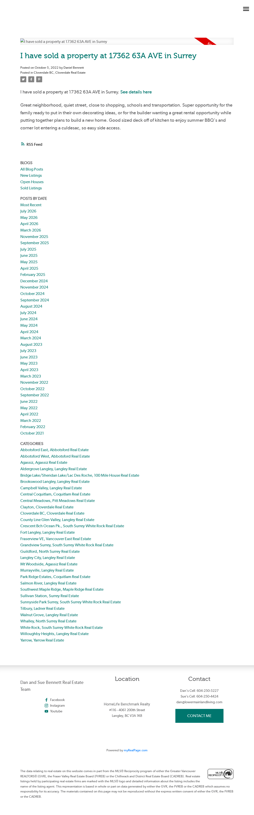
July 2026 (28, 211)
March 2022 (30, 420)
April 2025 (29, 268)
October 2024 (32, 293)
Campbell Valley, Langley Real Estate (51, 488)
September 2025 (34, 242)
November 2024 (34, 287)
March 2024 (30, 338)
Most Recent (30, 205)
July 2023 (28, 350)
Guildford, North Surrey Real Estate (50, 551)
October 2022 (32, 388)
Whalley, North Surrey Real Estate (48, 621)
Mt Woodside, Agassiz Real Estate (48, 564)
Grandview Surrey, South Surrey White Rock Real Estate (66, 545)
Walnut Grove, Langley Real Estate (49, 614)
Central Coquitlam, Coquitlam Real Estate (55, 494)
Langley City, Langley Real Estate (47, 557)
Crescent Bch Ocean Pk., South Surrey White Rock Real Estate (72, 526)
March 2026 (30, 230)
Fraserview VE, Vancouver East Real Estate (55, 538)
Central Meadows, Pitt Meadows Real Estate (57, 500)
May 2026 (28, 217)
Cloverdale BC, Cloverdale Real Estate (60, 72)
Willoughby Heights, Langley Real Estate (54, 633)
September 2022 (34, 395)
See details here (136, 92)
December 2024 (34, 281)
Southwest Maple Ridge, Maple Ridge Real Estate (61, 589)
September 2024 (34, 300)
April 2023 (29, 369)
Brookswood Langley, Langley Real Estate (55, 481)
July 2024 (28, 312)
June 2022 (28, 401)
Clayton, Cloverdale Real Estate (46, 507)
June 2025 (28, 255)
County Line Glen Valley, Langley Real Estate (57, 519)
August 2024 (31, 306)
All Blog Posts (31, 169)
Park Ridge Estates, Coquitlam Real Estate (55, 576)
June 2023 (28, 357)
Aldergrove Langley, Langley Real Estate (53, 468)
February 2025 (32, 274)
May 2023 (28, 363)
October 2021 (32, 433)
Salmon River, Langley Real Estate (48, 583)
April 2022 (29, 414)
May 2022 (28, 408)
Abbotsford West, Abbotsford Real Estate (55, 456)
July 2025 (28, 249)
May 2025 (28, 262)
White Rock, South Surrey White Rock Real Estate (61, 627)
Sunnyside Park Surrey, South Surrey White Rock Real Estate (70, 602)
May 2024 (28, 325)
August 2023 (31, 344)
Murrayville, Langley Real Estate (47, 570)
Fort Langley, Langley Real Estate (47, 532)
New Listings (31, 175)
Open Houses (32, 181)
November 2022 (34, 382)
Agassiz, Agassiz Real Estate (43, 462)
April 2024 (29, 331)
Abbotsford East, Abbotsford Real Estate (54, 449)
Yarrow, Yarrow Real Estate (42, 640)
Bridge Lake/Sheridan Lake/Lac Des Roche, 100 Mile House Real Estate (79, 475)
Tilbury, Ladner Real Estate (42, 608)
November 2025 (34, 236)
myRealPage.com (136, 750)
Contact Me (199, 715)
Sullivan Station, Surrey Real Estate (49, 595)
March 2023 (30, 376)
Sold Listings (31, 188)
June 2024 (28, 319)
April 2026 (29, 223)
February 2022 (32, 426)
